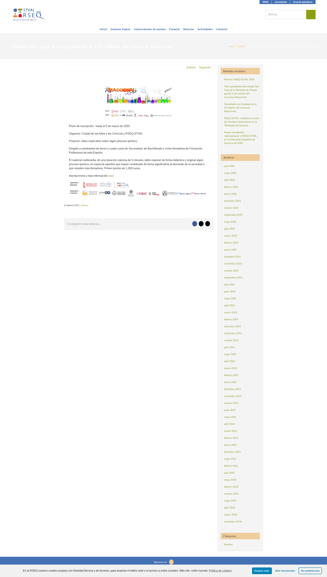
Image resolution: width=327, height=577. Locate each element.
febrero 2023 (231, 375)
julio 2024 (229, 284)
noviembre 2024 (233, 263)
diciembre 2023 (232, 326)
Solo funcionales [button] (285, 570)
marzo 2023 (230, 368)
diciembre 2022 (232, 389)
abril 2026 (229, 180)
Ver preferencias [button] (310, 570)
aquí (111, 175)
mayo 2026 (230, 173)
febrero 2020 (231, 486)
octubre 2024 (231, 270)
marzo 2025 (230, 235)
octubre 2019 (231, 493)
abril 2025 (229, 228)
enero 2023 (230, 382)
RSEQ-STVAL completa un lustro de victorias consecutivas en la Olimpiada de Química (241, 122)
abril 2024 (229, 305)
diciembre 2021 (232, 451)
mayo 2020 (230, 479)
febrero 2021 (231, 465)
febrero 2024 (231, 319)
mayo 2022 (230, 417)
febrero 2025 (231, 242)
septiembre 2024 (233, 277)
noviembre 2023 (233, 333)
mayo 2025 (230, 221)
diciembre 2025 (232, 200)
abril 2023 (229, 361)
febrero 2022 (231, 438)
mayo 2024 (230, 298)
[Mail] (171, 562)
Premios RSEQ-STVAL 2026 (239, 79)
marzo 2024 (230, 312)
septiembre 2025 (233, 214)
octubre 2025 (231, 207)
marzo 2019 (230, 514)
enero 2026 (230, 194)
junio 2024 (229, 291)
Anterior (191, 67)
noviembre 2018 (233, 521)
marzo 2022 (230, 431)
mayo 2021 (230, 458)
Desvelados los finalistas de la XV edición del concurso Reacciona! (240, 108)
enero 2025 (230, 249)
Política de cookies (220, 570)
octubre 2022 (231, 403)
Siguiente (205, 67)
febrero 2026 (231, 187)
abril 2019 (229, 507)
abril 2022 (229, 424)
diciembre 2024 (232, 256)
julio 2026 (229, 166)
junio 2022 (229, 410)
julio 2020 (229, 472)
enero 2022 (230, 445)
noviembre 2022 (233, 396)
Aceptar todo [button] (261, 570)
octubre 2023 (231, 340)
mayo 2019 (230, 500)
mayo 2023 (230, 354)
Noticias (84, 205)
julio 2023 (229, 347)
